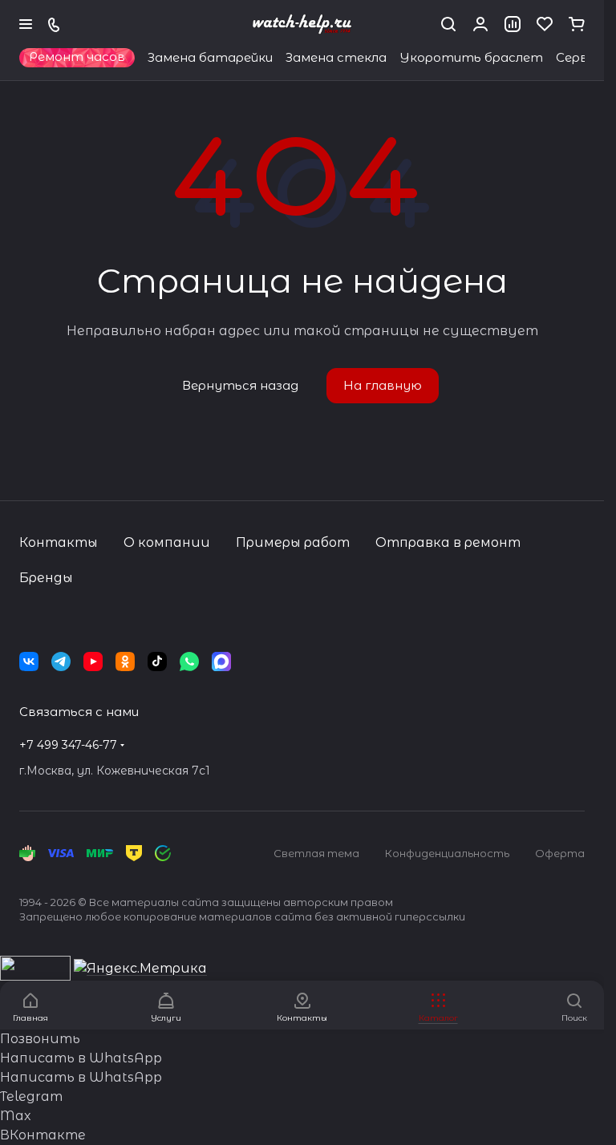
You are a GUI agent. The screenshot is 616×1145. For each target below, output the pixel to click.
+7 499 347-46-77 (68, 745)
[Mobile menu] (25, 24)
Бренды (46, 577)
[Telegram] (61, 661)
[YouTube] (93, 661)
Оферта (560, 853)
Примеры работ (293, 542)
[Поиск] (448, 24)
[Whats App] (189, 661)
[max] (221, 661)
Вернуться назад (240, 385)
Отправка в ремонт (448, 542)
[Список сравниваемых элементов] (513, 24)
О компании (167, 542)
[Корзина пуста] (577, 24)
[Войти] (480, 24)
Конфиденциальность (447, 853)
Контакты (58, 542)
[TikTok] (157, 661)
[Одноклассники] (125, 661)
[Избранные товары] (545, 24)
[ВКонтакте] (28, 661)
